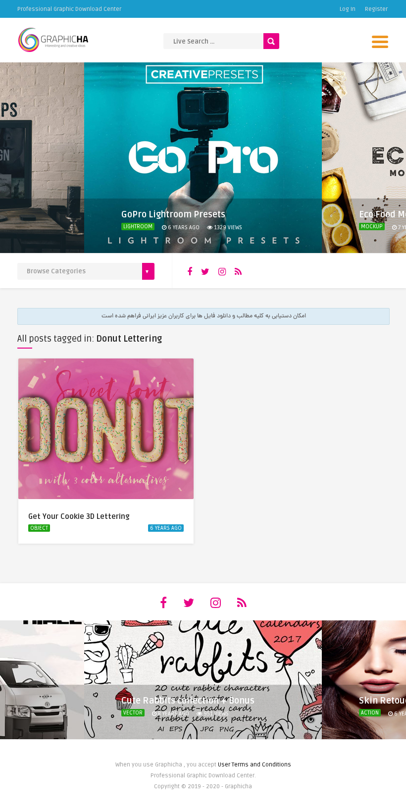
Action (370, 713)
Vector (133, 713)
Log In (347, 9)
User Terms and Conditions (254, 764)
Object (39, 528)
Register (376, 9)
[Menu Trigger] (380, 40)
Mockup (372, 226)
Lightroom (137, 226)
